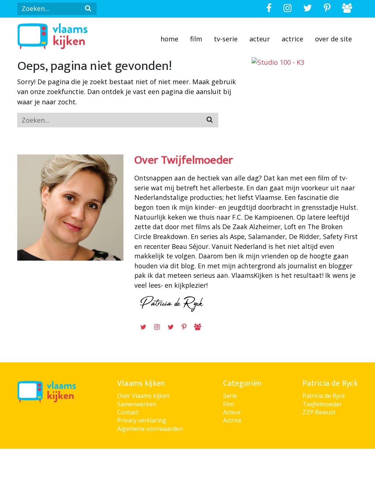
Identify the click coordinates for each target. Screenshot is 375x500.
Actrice (292, 38)
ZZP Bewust (318, 412)
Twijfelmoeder (322, 404)
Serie (230, 396)
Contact (127, 412)
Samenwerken (136, 404)
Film (196, 38)
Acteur (259, 38)
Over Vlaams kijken (143, 396)
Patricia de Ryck (323, 396)
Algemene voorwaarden (150, 429)
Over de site (333, 38)
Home (169, 38)
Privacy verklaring (141, 420)
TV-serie (226, 38)
